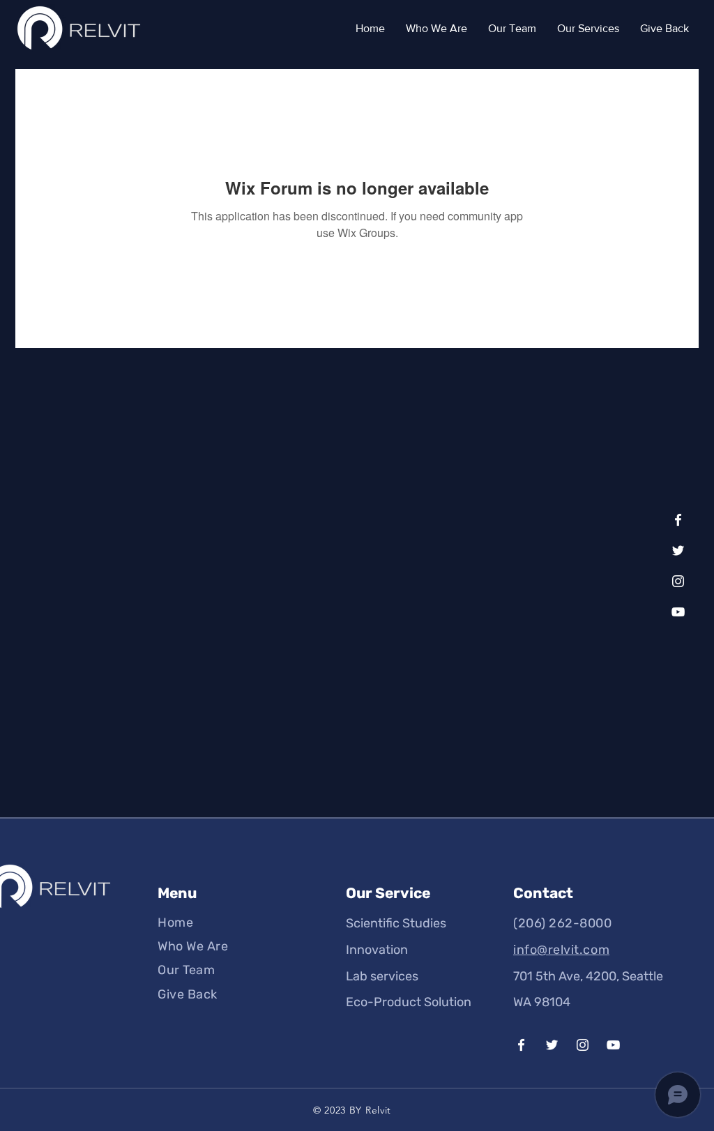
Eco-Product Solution (408, 1002)
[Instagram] (678, 581)
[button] (588, 28)
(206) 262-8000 (562, 923)
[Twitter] (678, 550)
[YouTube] (678, 612)
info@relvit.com (561, 949)
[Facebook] (678, 520)
